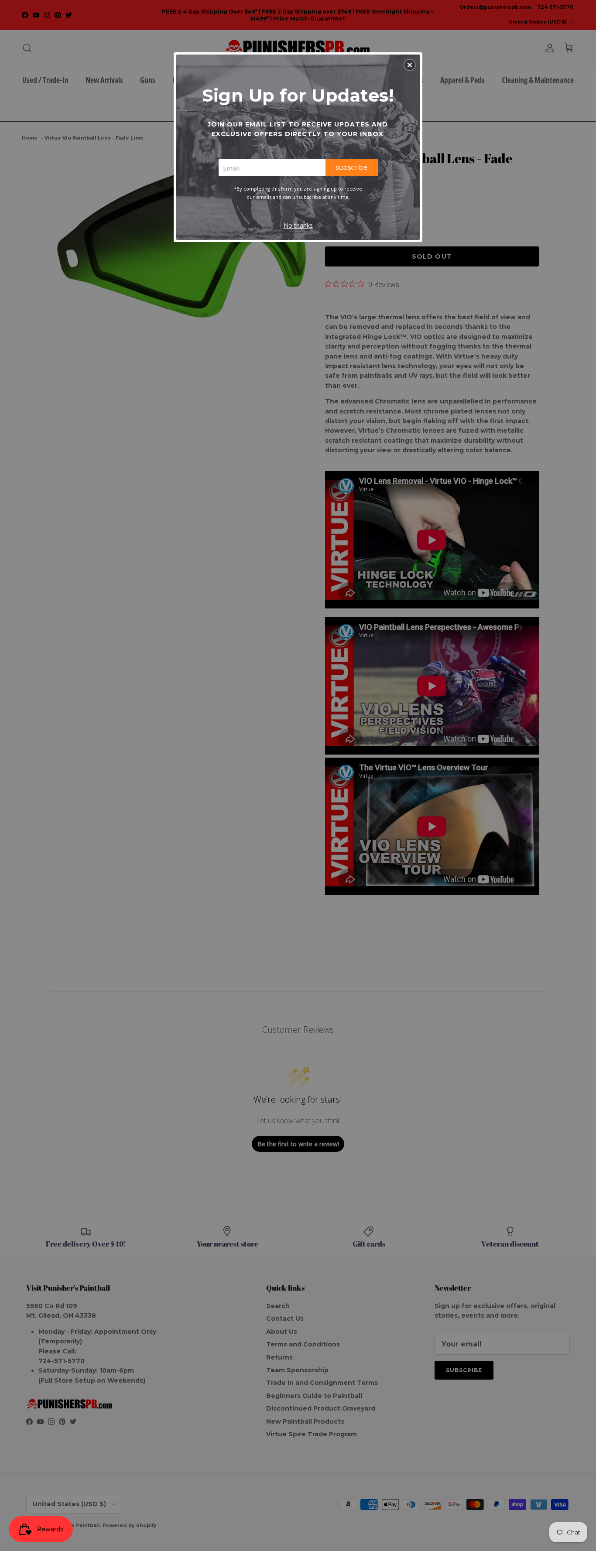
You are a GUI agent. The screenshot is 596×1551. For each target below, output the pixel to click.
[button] (409, 65)
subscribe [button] (352, 167)
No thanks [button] (298, 225)
